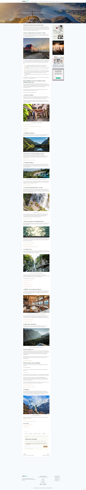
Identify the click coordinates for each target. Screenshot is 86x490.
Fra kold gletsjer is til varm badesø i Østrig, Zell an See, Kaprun (30, 246)
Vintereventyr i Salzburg (26, 128)
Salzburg (25, 65)
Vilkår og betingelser (43, 482)
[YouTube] (44, 484)
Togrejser (40, 10)
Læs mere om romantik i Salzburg (27, 124)
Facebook (27, 433)
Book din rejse (51, 1)
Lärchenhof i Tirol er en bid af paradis (27, 321)
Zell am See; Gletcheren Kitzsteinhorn (27, 244)
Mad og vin (33, 10)
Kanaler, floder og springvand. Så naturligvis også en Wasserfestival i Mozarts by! (32, 126)
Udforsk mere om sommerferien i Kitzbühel (28, 319)
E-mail (40, 433)
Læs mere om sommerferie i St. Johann (27, 280)
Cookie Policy (43, 481)
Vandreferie (45, 10)
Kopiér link (44, 433)
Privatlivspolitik (43, 480)
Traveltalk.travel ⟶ (57, 479)
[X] (43, 484)
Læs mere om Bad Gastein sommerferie (27, 218)
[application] (36, 144)
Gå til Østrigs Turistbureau (26, 426)
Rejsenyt (54, 1)
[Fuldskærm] (48, 151)
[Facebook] (40, 484)
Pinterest (31, 433)
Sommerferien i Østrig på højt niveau (27, 286)
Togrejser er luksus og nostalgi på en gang (28, 424)
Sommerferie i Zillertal (25, 372)
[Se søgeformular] (63, 1)
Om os (61, 1)
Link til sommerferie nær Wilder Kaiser (27, 360)
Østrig (37, 10)
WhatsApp (36, 433)
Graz (24, 74)
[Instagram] (41, 484)
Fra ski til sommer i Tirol (26, 282)
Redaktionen (24, 14)
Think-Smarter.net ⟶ (57, 480)
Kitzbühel (25, 71)
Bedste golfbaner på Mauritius (45, 455)
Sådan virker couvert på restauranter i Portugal (28, 455)
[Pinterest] (45, 484)
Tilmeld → (45, 446)
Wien (25, 66)
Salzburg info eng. (25, 130)
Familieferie (29, 10)
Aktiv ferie (24, 10)
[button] (36, 144)
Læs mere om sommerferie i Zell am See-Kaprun (28, 242)
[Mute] (47, 151)
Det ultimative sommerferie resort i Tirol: (28, 284)
